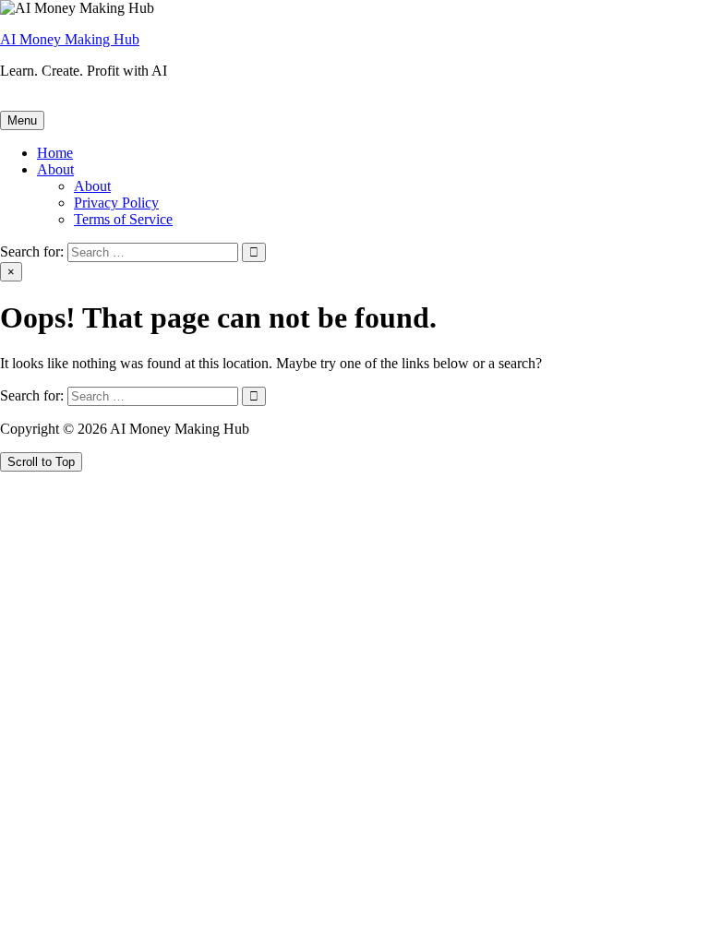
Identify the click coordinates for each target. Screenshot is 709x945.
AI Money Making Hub (69, 39)
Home (55, 153)
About (55, 169)
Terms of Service (123, 219)
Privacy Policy (116, 202)
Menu (22, 120)
